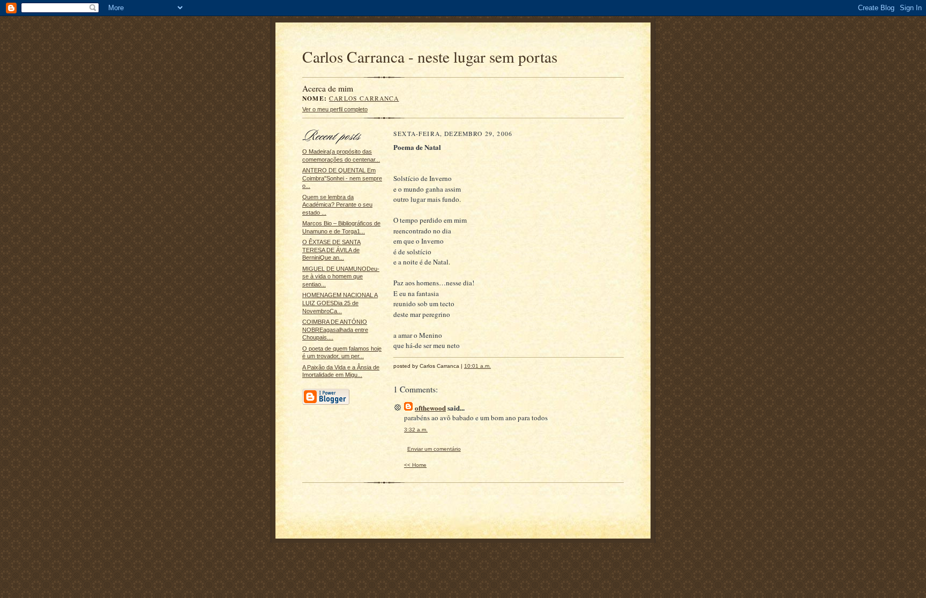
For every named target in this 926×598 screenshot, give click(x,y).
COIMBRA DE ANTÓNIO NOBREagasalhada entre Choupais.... (335, 329)
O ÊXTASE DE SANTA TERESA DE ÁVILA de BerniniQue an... (331, 250)
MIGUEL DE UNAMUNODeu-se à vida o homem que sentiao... (340, 276)
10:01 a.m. (477, 366)
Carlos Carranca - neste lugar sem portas (429, 56)
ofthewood (430, 408)
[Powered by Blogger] (325, 403)
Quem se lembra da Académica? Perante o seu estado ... (337, 205)
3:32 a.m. (416, 430)
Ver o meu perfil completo (335, 109)
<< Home (415, 465)
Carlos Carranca (364, 98)
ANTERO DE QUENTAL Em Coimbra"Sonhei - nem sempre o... (342, 178)
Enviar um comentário (434, 449)
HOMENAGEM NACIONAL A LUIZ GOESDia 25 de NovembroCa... (340, 303)
